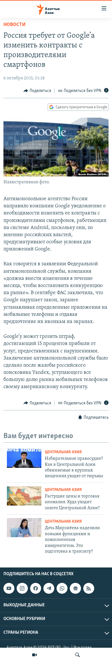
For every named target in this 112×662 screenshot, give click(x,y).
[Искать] (77, 655)
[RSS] (88, 588)
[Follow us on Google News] (75, 588)
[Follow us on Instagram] (22, 588)
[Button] (37, 91)
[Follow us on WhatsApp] (62, 588)
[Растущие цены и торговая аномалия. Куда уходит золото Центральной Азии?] (24, 495)
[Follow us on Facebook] (35, 588)
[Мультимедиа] (34, 655)
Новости (14, 24)
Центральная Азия (63, 452)
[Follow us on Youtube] (8, 588)
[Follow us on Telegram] (48, 588)
